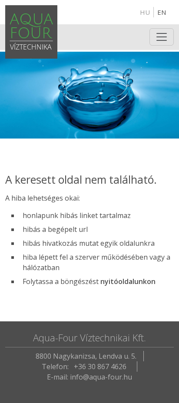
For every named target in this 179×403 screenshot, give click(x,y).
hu (145, 12)
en (161, 12)
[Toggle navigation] (161, 37)
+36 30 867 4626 (100, 366)
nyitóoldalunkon (128, 281)
